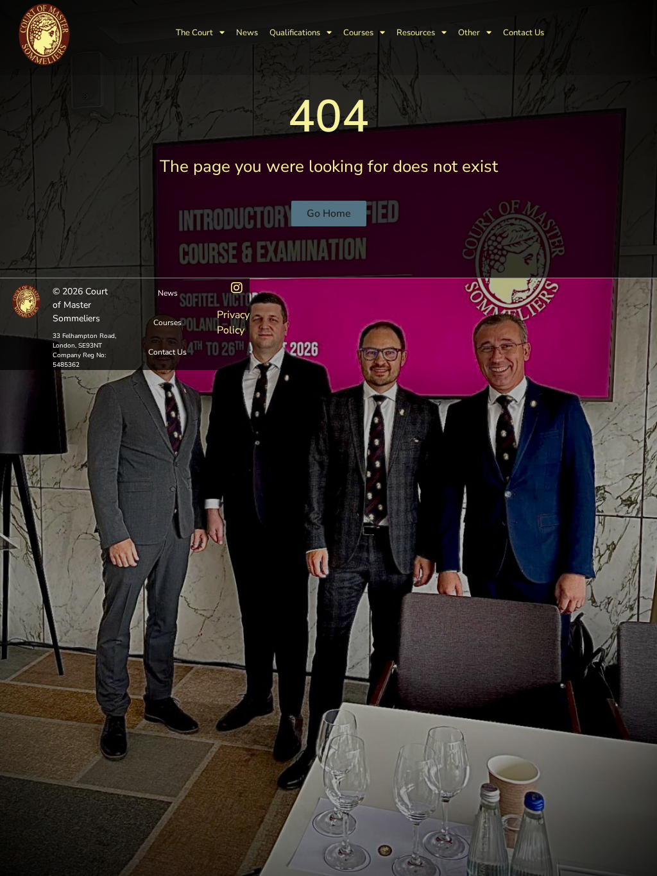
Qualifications (294, 32)
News (247, 32)
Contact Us (523, 32)
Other (469, 32)
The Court (194, 32)
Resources (416, 32)
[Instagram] (236, 288)
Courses (358, 32)
